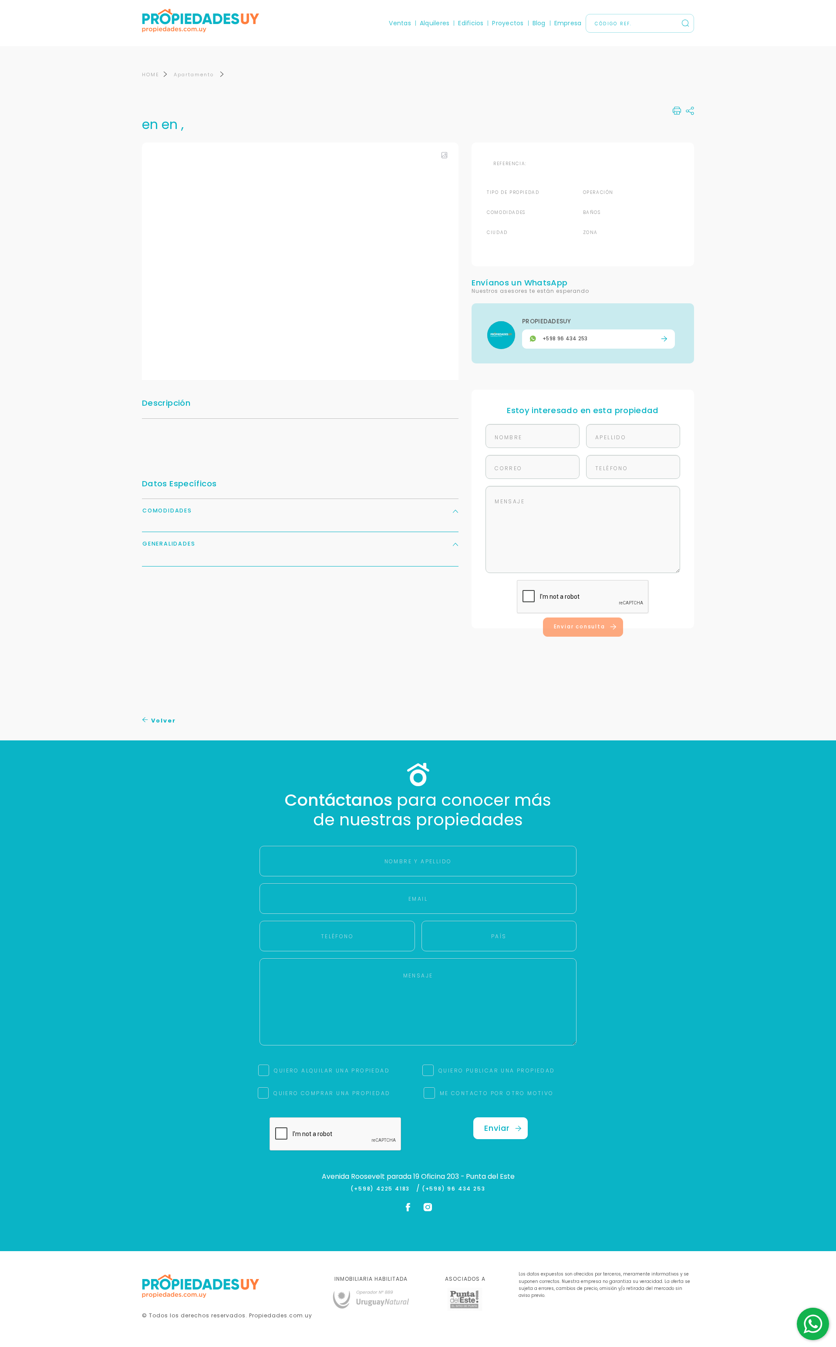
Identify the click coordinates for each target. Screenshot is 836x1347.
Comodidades (167, 510)
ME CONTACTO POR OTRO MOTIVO (497, 1093)
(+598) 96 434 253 (453, 1189)
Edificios (470, 23)
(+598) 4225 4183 (382, 1189)
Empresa (568, 23)
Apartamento (195, 74)
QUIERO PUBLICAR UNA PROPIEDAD (496, 1070)
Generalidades (168, 543)
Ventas (400, 23)
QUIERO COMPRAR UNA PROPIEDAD (331, 1093)
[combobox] (342, 674)
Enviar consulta (579, 626)
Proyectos (507, 23)
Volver (162, 720)
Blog (539, 23)
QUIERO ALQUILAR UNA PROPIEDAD (332, 1070)
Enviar (497, 1128)
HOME (150, 74)
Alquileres (434, 23)
